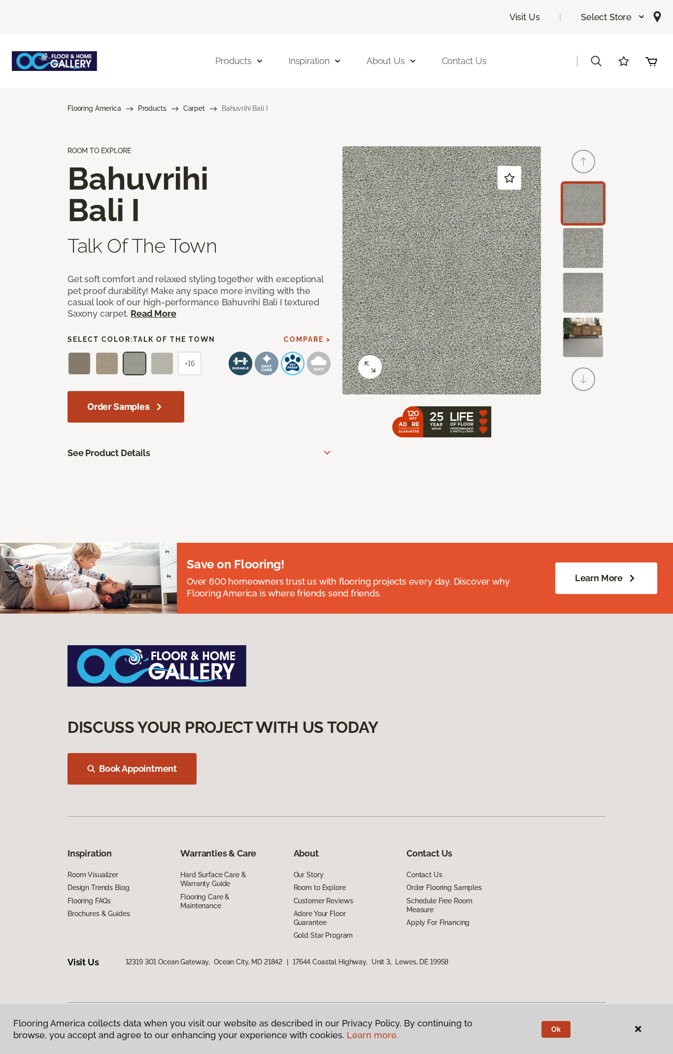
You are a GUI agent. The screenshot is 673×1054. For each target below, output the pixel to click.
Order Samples (118, 406)
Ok (556, 1029)
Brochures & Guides (98, 914)
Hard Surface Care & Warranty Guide (213, 879)
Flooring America (94, 108)
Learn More (599, 578)
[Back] (583, 161)
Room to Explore (320, 887)
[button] (613, 17)
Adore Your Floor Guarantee (320, 918)
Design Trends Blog (98, 887)
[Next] (583, 379)
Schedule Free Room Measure (439, 905)
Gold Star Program (323, 935)
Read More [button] (153, 313)
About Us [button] (386, 61)
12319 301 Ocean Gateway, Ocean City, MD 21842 (204, 962)
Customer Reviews (323, 901)
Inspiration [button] (309, 61)
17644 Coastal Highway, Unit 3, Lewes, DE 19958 (370, 962)
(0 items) (651, 61)
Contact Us (464, 61)
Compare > (307, 339)
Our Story (309, 875)
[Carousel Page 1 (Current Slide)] (583, 203)
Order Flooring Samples (444, 887)
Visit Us (524, 17)
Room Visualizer (92, 875)
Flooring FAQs (89, 901)
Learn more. (373, 1035)
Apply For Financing (438, 922)
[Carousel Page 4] (583, 337)
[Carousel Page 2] (583, 248)
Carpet (194, 108)
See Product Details (108, 453)
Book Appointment (138, 768)
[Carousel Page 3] (583, 292)
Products (152, 108)
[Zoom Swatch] (370, 367)
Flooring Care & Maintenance (205, 901)
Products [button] (233, 61)
